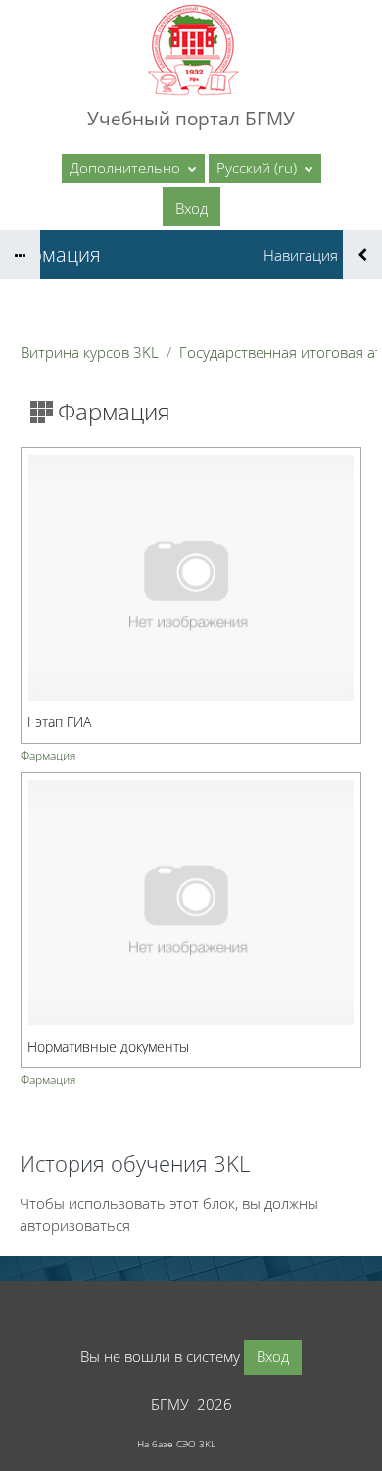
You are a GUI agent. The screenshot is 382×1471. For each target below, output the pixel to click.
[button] (265, 168)
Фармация (48, 755)
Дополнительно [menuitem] (127, 167)
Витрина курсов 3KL (90, 352)
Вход (191, 208)
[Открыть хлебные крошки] (20, 254)
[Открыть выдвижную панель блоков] (362, 254)
